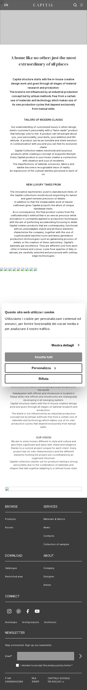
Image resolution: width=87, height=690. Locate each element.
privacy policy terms (59, 665)
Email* (8, 656)
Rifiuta (43, 378)
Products (10, 519)
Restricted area (14, 576)
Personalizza (41, 368)
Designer (49, 576)
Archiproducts (30, 622)
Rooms (9, 527)
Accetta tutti (44, 357)
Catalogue (11, 568)
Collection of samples (56, 544)
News (47, 527)
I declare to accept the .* (46, 665)
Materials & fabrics (54, 519)
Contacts (49, 535)
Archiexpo (11, 622)
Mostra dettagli (63, 345)
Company (49, 568)
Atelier (47, 584)
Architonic (50, 622)
